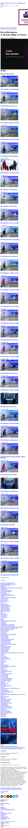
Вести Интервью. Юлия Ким (8, 524)
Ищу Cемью (3, 613)
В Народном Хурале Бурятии (7, 595)
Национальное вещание (9, 747)
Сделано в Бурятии (5, 608)
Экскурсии (19, 748)
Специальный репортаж (6, 591)
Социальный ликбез (5, 641)
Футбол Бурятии (4, 636)
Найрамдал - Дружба (5, 611)
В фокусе (3, 668)
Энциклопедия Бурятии (6, 640)
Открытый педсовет (5, 700)
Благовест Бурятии (5, 604)
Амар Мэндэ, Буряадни (6, 590)
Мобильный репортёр (6, 658)
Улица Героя (3, 622)
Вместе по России (5, 601)
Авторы (2, 792)
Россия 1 (3, 27)
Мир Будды (3, 709)
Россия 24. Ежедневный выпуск (8, 584)
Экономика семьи (5, 650)
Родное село (3, 693)
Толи (2, 612)
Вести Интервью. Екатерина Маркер (10, 574)
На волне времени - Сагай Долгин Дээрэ (10, 688)
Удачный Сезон (4, 617)
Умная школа (4, 716)
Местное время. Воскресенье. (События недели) (12, 587)
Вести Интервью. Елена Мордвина (9, 491)
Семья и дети (4, 689)
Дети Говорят (4, 603)
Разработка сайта (4, 799)
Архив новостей (4, 791)
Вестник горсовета (5, 710)
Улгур (2, 602)
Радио (2, 747)
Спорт (2, 660)
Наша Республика (5, 630)
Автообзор (3, 623)
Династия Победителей (6, 606)
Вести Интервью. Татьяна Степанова (10, 122)
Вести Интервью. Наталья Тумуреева (10, 172)
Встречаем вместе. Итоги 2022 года (9, 628)
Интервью (3, 586)
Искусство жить (4, 667)
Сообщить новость (5, 822)
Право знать (3, 684)
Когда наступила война (6, 706)
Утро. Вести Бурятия (5, 585)
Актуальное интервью (6, 680)
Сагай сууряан (4, 631)
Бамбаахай (3, 672)
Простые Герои (4, 614)
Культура (3, 662)
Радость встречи (4, 638)
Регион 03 (3, 715)
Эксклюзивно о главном (6, 702)
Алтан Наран (4, 661)
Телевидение (8, 3)
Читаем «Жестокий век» (6, 671)
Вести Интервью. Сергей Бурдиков (9, 440)
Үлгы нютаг (3, 616)
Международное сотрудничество (8, 666)
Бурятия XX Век (4, 664)
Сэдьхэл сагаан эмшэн (6, 642)
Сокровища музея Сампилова (7, 639)
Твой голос (3, 656)
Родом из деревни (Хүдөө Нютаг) (8, 597)
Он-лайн (3, 687)
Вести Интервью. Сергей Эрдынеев (9, 256)
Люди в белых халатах (6, 711)
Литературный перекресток (7, 691)
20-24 (2, 618)
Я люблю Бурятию (5, 690)
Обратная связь (4, 748)
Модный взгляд (4, 704)
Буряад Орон (4, 592)
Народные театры (5, 683)
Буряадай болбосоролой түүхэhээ (8, 644)
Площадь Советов (5, 649)
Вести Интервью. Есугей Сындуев (9, 105)
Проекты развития (5, 701)
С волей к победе (5, 676)
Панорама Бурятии (5, 593)
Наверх (2, 744)
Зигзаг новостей (4, 677)
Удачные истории (5, 705)
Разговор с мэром (5, 607)
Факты (2, 663)
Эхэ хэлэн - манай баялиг (6, 673)
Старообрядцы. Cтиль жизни (7, 624)
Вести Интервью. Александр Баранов (10, 89)
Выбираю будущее (5, 696)
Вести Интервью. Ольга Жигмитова (9, 156)
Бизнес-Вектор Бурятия (6, 699)
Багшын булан (4, 600)
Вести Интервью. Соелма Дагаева (9, 189)
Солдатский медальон (6, 647)
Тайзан (2, 655)
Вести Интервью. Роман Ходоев (8, 406)
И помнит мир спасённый (7, 707)
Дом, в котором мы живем (7, 678)
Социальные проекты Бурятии (8, 625)
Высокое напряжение (5, 646)
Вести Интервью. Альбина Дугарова (9, 272)
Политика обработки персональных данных (11, 787)
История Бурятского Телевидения (8, 634)
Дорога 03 (3, 596)
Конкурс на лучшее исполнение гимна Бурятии (12, 627)
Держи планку (4, 669)
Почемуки (3, 698)
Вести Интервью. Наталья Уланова (9, 339)
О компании (18, 747)
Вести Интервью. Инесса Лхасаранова (10, 239)
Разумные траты (4, 674)
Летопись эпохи (4, 598)
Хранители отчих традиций (7, 629)
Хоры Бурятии (4, 713)
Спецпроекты (4, 589)
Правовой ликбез (5, 635)
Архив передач (13, 27)
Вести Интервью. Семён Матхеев (9, 206)
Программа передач (12, 748)
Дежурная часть (4, 651)
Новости (3, 3)
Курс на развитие (5, 657)
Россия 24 (7, 27)
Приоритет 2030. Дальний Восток (8, 620)
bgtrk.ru (19, 781)
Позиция (3, 682)
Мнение (2, 619)
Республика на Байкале (6, 679)
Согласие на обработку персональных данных (11, 789)
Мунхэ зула (3, 645)
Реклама (23, 747)
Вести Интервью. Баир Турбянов (9, 474)
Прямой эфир (18, 3)
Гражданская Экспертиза (6, 712)
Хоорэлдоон (3, 633)
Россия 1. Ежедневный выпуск (8, 582)
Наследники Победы (5, 609)
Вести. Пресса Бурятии (6, 685)
